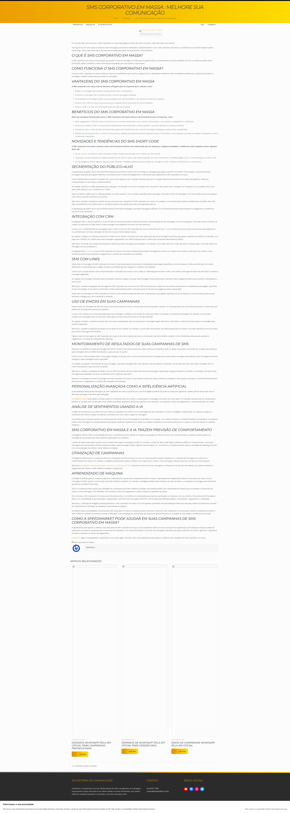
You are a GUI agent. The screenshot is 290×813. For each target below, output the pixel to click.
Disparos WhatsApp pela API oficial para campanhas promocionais (91, 745)
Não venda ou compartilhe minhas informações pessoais (266, 809)
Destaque (126, 18)
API (165, 229)
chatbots (84, 154)
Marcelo (89, 24)
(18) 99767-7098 (152, 788)
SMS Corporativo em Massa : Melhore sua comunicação (155, 18)
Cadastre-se (76, 538)
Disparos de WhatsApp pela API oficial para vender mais (143, 744)
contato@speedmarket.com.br (157, 791)
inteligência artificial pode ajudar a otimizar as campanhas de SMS (106, 465)
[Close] (287, 802)
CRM (89, 251)
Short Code (147, 141)
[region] (145, 807)
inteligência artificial (80, 399)
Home (116, 18)
